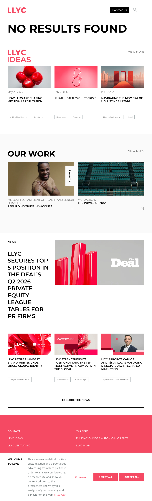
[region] (76, 477)
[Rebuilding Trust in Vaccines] (41, 179)
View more (136, 51)
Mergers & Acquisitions (19, 379)
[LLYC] (17, 10)
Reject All (105, 477)
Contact (14, 431)
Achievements (63, 379)
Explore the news (76, 400)
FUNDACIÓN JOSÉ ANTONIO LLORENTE (102, 438)
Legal (130, 117)
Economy (77, 117)
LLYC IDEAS (15, 438)
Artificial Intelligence (18, 117)
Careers (82, 431)
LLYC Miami (83, 445)
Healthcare (61, 117)
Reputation (38, 117)
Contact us (119, 10)
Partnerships (80, 379)
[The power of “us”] (111, 179)
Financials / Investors (112, 117)
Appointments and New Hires (116, 379)
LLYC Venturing (19, 445)
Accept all (132, 477)
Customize (81, 477)
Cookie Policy (60, 495)
